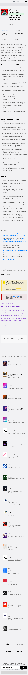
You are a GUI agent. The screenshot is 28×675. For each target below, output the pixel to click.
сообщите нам (4, 274)
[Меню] (1, 1)
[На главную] (4, 1)
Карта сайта (20, 663)
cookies (12, 667)
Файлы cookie (22, 664)
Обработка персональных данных (10, 664)
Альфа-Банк (5, 30)
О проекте (13, 663)
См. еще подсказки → (5, 325)
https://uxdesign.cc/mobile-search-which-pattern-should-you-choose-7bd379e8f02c (15, 250)
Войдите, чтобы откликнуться (14, 672)
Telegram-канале (16, 296)
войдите (10, 340)
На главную (17, 661)
